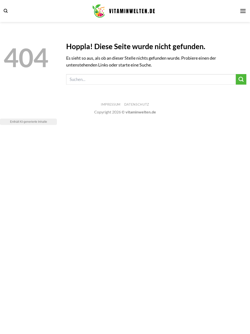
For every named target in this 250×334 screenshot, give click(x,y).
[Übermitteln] (241, 79)
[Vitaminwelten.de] (123, 11)
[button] (6, 11)
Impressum (111, 104)
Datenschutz (136, 104)
